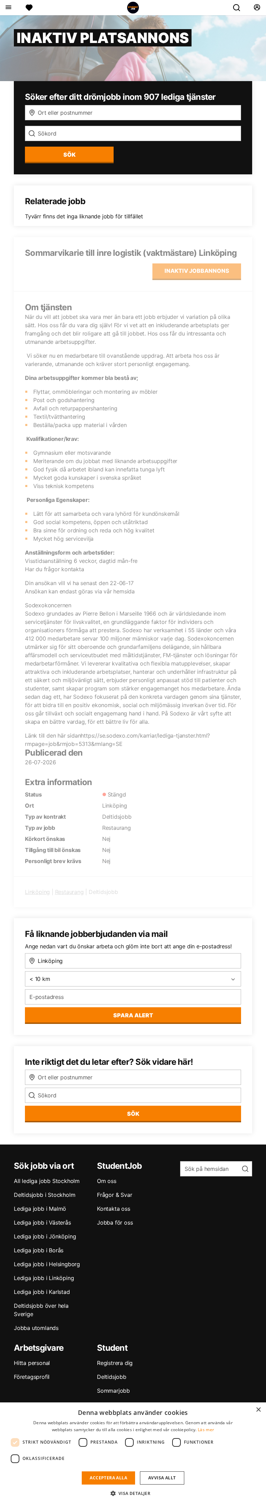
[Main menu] (8, 7)
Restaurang (69, 891)
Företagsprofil (32, 1376)
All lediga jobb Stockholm (47, 1180)
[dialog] (133, 1453)
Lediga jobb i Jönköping (45, 1236)
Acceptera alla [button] (108, 1478)
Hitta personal (32, 1362)
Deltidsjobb (111, 1376)
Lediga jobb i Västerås (42, 1222)
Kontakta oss (113, 1208)
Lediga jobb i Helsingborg (47, 1264)
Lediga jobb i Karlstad (42, 1291)
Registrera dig (115, 1362)
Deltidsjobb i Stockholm (44, 1194)
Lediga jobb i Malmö (40, 1208)
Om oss (106, 1180)
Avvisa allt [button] (162, 1478)
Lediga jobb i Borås (38, 1250)
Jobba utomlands (36, 1327)
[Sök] (239, 7)
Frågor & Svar (114, 1194)
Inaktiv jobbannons (197, 270)
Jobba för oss (115, 1222)
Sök (133, 1113)
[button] (133, 1493)
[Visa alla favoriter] (29, 7)
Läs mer (206, 1430)
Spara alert (133, 1015)
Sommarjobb (113, 1390)
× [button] (258, 1409)
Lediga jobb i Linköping (44, 1278)
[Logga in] (257, 7)
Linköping (37, 891)
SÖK (69, 154)
